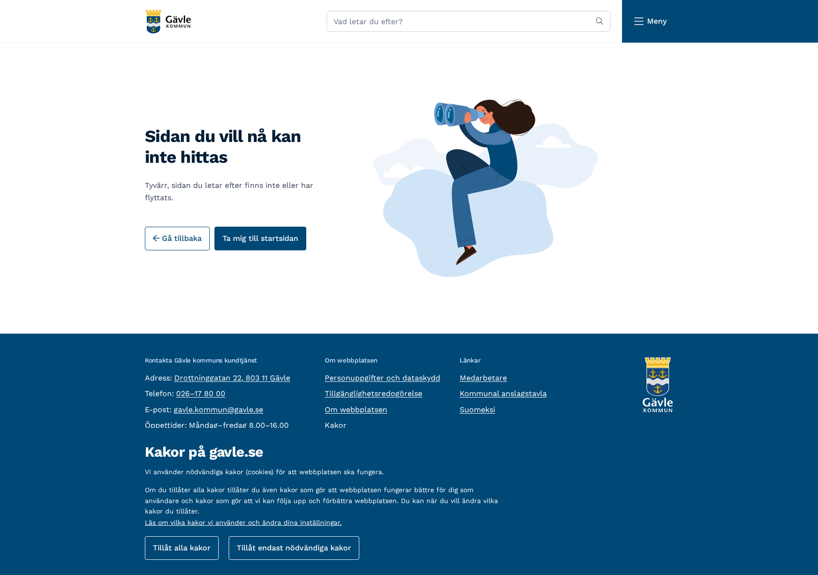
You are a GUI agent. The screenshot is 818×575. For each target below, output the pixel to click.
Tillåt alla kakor (182, 547)
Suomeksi (477, 409)
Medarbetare (483, 377)
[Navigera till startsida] (168, 21)
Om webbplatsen (356, 409)
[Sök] (599, 21)
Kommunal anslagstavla (503, 393)
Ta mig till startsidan (260, 238)
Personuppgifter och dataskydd (382, 377)
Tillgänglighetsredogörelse (373, 393)
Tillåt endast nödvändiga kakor (294, 547)
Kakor (336, 425)
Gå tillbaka (181, 238)
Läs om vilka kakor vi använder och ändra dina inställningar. (243, 522)
